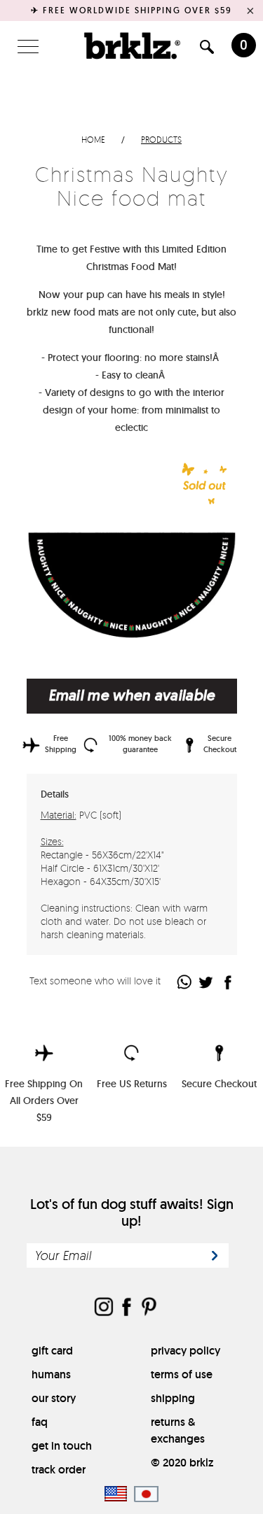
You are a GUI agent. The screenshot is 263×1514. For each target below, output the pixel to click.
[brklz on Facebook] (126, 1308)
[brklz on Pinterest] (148, 1308)
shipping (173, 1398)
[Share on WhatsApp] (185, 981)
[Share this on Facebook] (228, 981)
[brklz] (132, 45)
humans (51, 1374)
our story (54, 1398)
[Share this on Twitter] (206, 981)
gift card (52, 1350)
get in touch (62, 1445)
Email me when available (131, 695)
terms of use (182, 1374)
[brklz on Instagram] (103, 1308)
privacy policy (185, 1350)
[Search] (207, 49)
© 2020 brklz (182, 1462)
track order (59, 1469)
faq (40, 1422)
